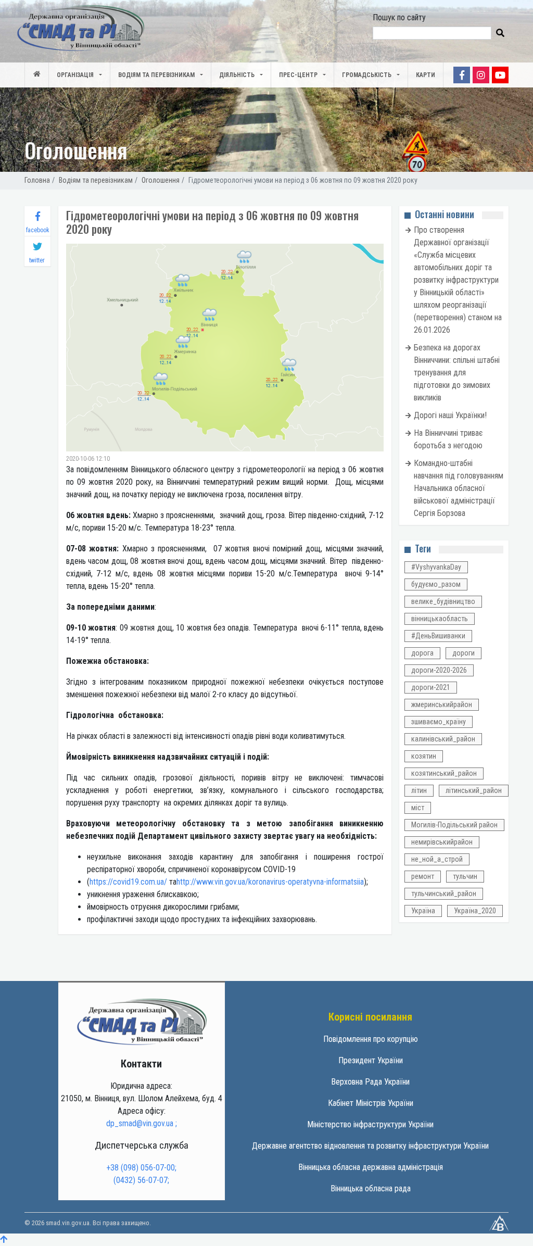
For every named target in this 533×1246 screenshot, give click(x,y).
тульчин (465, 876)
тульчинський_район (443, 893)
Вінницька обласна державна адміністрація (370, 1167)
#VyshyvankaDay (436, 567)
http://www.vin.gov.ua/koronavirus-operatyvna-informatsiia (270, 882)
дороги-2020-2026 (439, 670)
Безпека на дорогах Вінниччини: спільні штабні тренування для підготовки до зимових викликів (457, 372)
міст (417, 807)
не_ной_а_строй (437, 859)
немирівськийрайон (442, 842)
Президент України (370, 1060)
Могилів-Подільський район (454, 825)
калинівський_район (443, 739)
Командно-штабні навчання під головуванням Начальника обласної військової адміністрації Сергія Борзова (458, 488)
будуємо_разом (436, 584)
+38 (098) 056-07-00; (141, 1168)
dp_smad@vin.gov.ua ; (141, 1123)
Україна (423, 911)
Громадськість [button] (366, 75)
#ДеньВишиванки (438, 636)
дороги (463, 653)
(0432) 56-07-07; (141, 1180)
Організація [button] (75, 75)
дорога (422, 653)
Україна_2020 (475, 911)
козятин (423, 756)
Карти (425, 75)
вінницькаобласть (439, 618)
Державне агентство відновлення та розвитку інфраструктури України (370, 1146)
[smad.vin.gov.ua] (142, 1021)
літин (419, 790)
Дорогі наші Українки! (450, 415)
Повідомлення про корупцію (370, 1039)
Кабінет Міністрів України (370, 1103)
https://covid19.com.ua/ (128, 882)
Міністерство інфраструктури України (370, 1124)
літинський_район (474, 790)
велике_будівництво (443, 601)
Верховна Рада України (370, 1082)
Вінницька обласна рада (371, 1188)
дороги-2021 (430, 687)
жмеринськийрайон (441, 704)
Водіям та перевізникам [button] (156, 75)
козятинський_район (444, 773)
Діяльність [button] (237, 75)
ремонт (422, 876)
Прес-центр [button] (298, 75)
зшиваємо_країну (438, 722)
